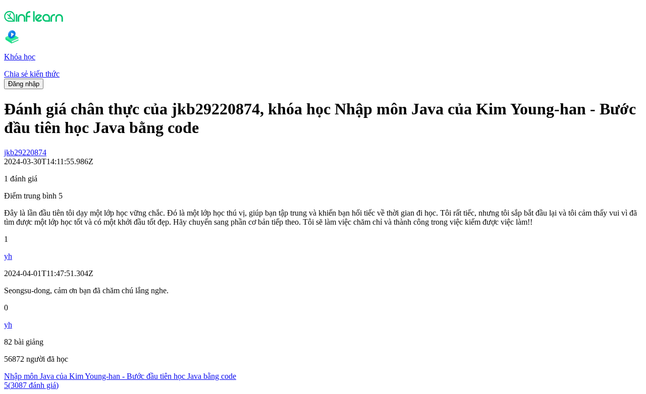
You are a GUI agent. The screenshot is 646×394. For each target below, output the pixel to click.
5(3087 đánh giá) (31, 385)
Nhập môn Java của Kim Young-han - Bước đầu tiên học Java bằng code (120, 376)
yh (8, 256)
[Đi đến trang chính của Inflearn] (323, 16)
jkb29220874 (25, 152)
